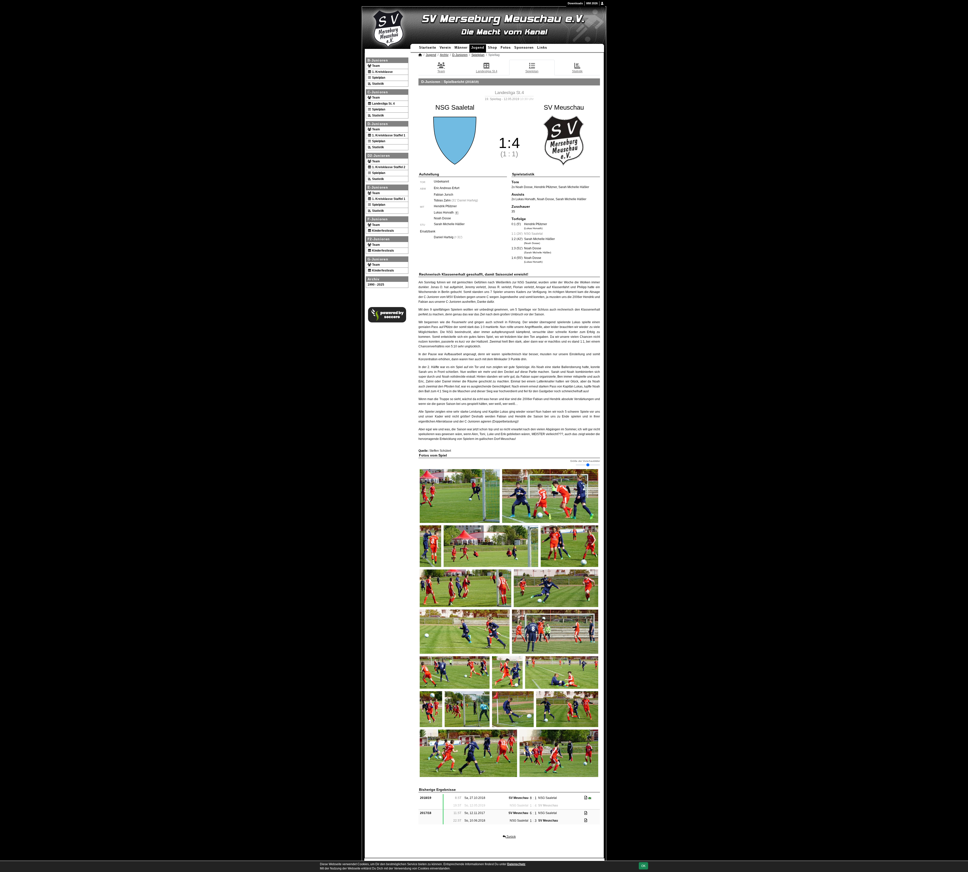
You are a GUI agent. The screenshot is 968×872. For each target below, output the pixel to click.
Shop (492, 47)
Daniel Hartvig (443, 237)
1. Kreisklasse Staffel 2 (388, 167)
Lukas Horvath (445, 212)
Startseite (427, 47)
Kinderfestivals (382, 230)
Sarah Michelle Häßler (449, 224)
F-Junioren (378, 219)
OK (643, 866)
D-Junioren (378, 124)
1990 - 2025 (376, 284)
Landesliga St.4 (486, 71)
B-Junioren (378, 60)
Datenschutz (516, 864)
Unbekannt (441, 181)
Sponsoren (524, 47)
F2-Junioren (379, 239)
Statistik (377, 83)
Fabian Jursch (443, 194)
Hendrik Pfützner (445, 206)
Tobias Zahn (442, 200)
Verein (445, 47)
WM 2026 (592, 3)
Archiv (374, 279)
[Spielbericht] (585, 798)
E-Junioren (378, 187)
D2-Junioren (379, 156)
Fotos (506, 47)
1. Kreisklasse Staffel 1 (388, 135)
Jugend (477, 47)
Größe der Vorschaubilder (585, 461)
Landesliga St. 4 (383, 103)
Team (375, 66)
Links (542, 47)
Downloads (575, 3)
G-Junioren (378, 259)
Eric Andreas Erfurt (446, 188)
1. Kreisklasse (382, 72)
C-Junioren (378, 92)
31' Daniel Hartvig (464, 200)
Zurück (511, 836)
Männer (461, 47)
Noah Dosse (442, 218)
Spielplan (378, 77)
